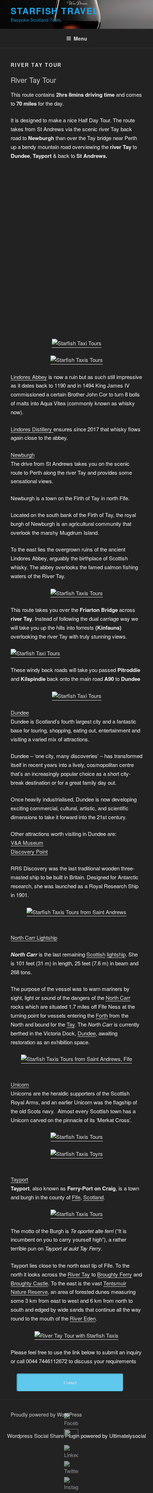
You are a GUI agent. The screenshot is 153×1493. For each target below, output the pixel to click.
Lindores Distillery (32, 429)
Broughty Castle (29, 1283)
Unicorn (20, 1084)
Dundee (20, 712)
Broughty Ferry (114, 1274)
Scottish (95, 954)
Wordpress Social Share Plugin (44, 1435)
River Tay (79, 1274)
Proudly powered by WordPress (46, 1414)
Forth (102, 1015)
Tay (71, 1024)
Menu (80, 38)
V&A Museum (27, 842)
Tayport (19, 1179)
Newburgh (23, 454)
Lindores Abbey (29, 376)
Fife (76, 1197)
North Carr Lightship (34, 937)
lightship (116, 954)
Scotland (93, 1197)
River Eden (83, 1318)
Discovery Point (29, 851)
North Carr (118, 997)
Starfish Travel (55, 11)
